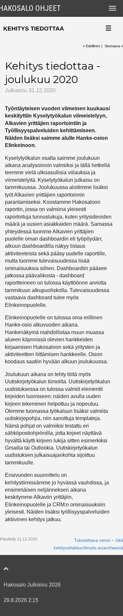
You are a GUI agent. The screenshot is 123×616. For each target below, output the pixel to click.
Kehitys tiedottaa (33, 28)
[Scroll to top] (55, 569)
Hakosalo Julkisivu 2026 (32, 584)
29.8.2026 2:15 (21, 600)
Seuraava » (114, 46)
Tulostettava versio (92, 540)
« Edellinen (91, 46)
